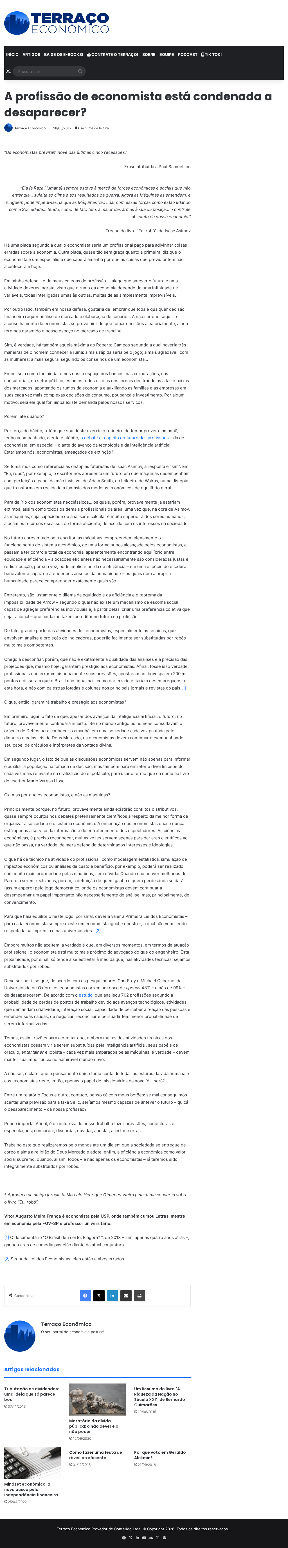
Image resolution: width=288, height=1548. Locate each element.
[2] (98, 930)
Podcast (187, 54)
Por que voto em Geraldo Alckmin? (160, 1455)
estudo (86, 995)
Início (12, 54)
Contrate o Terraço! (114, 54)
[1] (183, 688)
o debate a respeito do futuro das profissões (124, 437)
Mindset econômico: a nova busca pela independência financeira (31, 1489)
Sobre (149, 54)
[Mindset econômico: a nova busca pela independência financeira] (32, 1463)
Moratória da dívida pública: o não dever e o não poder (93, 1426)
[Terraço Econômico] (56, 23)
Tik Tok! (213, 54)
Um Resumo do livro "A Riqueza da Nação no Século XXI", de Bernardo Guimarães (159, 1397)
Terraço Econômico (30, 128)
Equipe (166, 54)
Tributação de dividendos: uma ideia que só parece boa (31, 1394)
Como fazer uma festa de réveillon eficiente (95, 1455)
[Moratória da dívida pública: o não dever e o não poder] (97, 1399)
